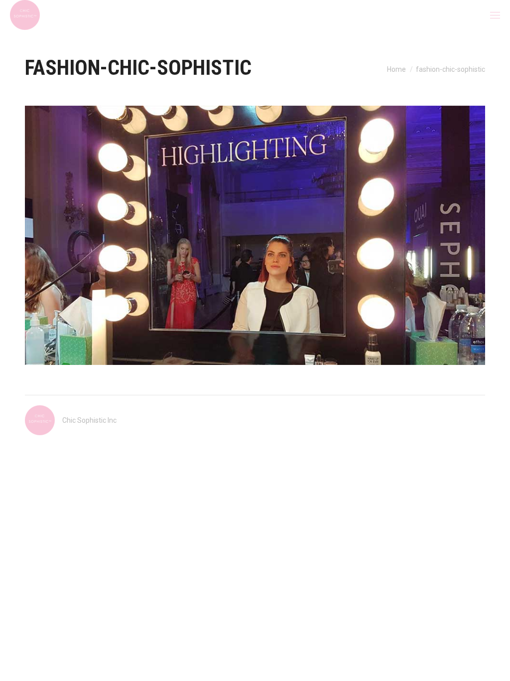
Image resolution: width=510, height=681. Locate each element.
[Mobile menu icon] (495, 15)
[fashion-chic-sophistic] (255, 235)
